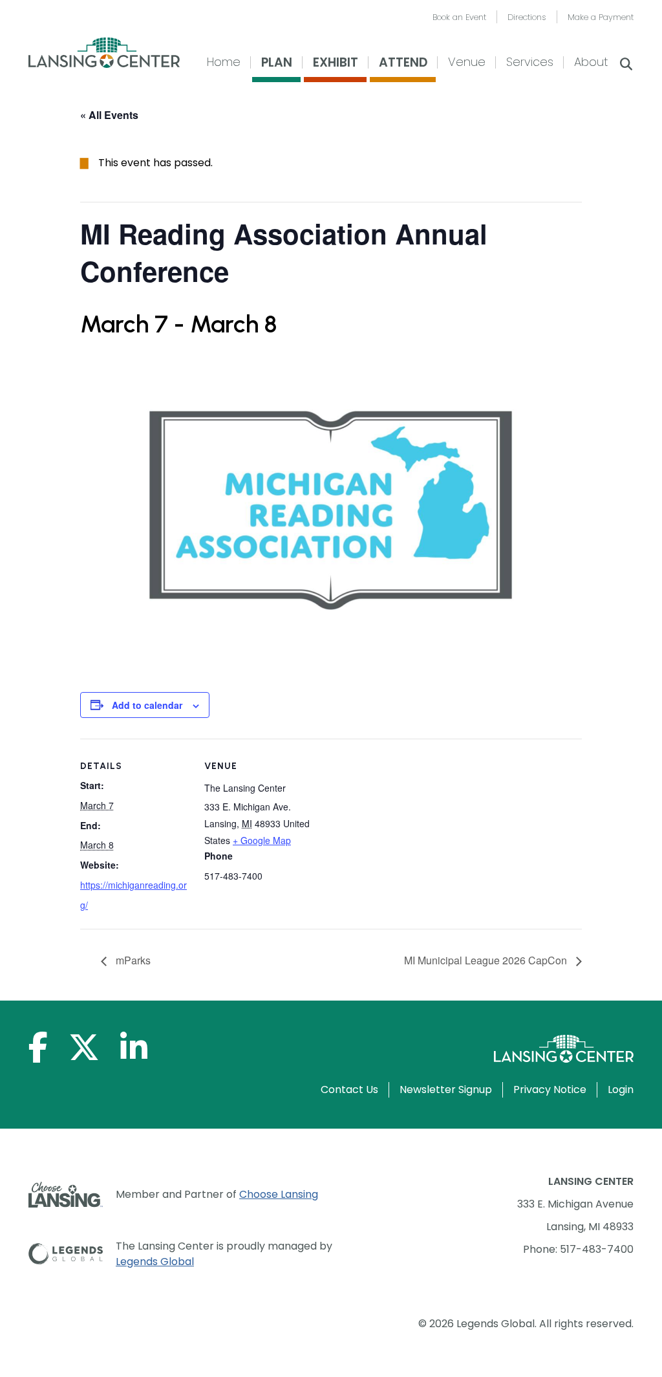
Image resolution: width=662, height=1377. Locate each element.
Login (621, 1089)
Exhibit (335, 62)
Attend (403, 62)
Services (529, 62)
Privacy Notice (549, 1089)
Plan (276, 62)
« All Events (109, 114)
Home (223, 62)
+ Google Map (262, 840)
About (591, 62)
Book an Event (459, 17)
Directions (526, 17)
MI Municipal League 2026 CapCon (487, 960)
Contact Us (349, 1089)
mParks (132, 960)
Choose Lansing (278, 1194)
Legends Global (155, 1261)
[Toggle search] (626, 65)
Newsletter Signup (446, 1089)
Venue (467, 62)
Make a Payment (601, 17)
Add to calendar (147, 705)
